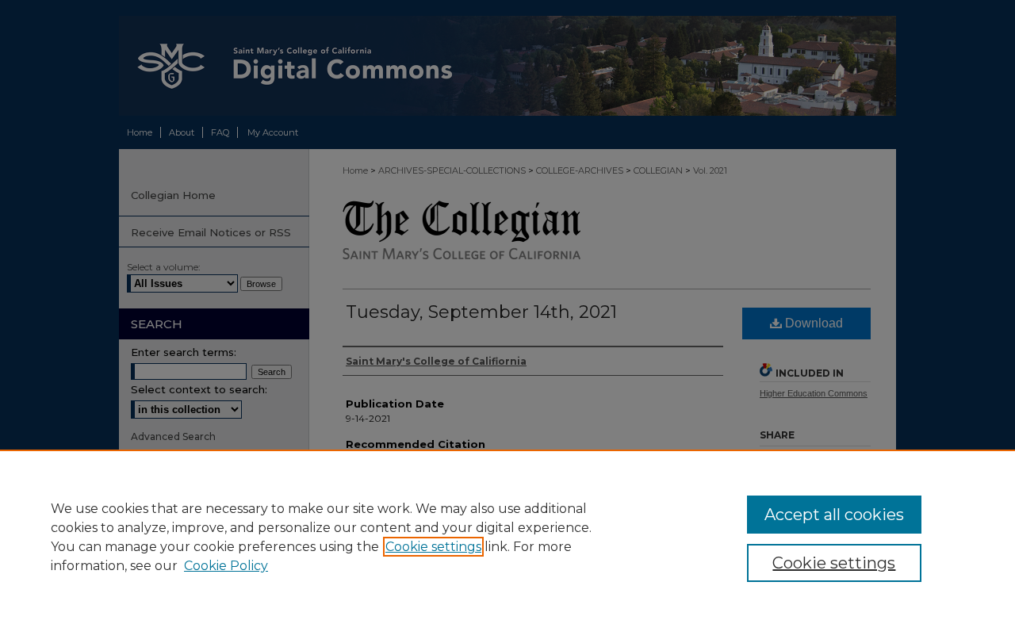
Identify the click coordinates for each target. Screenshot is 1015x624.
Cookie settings (433, 546)
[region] (507, 537)
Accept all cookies (834, 514)
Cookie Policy (226, 565)
